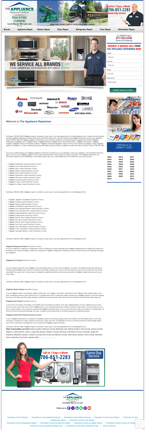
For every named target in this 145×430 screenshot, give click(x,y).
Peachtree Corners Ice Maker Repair (88, 423)
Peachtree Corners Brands (17, 417)
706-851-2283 (119, 9)
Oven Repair (105, 29)
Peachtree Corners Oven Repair (82, 420)
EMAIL (109, 70)
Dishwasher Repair (126, 29)
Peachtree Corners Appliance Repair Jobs (46, 425)
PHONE (109, 61)
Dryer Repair (62, 29)
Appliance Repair (25, 29)
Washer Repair (43, 29)
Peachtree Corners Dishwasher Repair (22, 423)
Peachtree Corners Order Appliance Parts (82, 425)
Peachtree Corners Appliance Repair (46, 417)
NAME (109, 53)
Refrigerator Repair (84, 29)
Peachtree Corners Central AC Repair (120, 423)
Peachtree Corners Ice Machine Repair (55, 423)
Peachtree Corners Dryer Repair (106, 417)
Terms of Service (109, 425)
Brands (7, 29)
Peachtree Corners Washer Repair (77, 417)
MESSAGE (110, 78)
